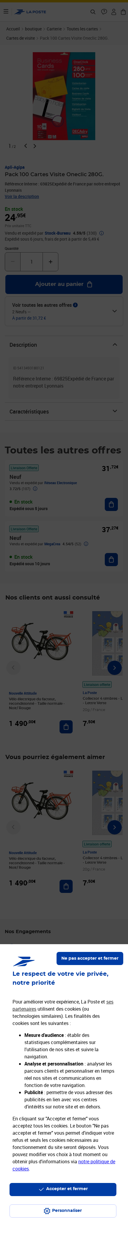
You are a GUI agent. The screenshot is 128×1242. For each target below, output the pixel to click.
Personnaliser (67, 1211)
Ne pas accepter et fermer (89, 958)
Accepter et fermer (67, 1189)
